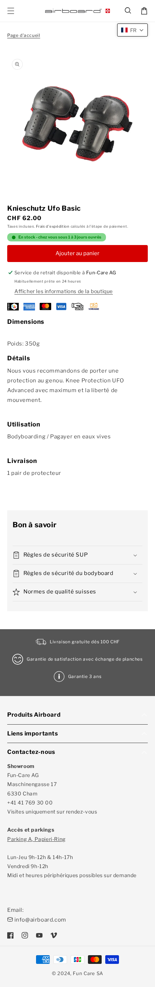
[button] (128, 10)
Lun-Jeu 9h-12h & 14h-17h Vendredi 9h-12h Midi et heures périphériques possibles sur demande (72, 857)
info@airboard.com (40, 920)
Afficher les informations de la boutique (63, 291)
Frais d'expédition (53, 226)
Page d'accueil (23, 35)
